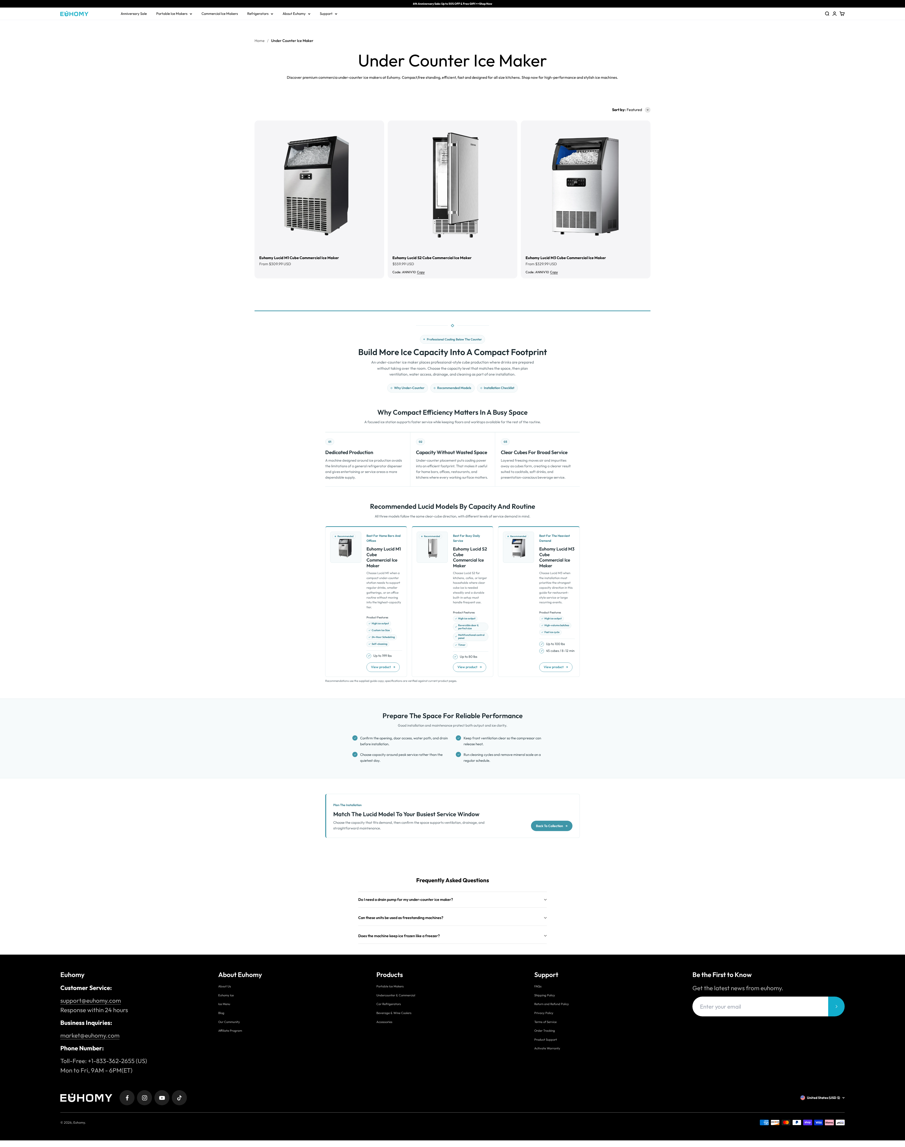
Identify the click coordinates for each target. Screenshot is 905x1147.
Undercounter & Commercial (395, 995)
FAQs (538, 986)
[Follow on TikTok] (179, 1097)
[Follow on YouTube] (162, 1097)
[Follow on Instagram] (144, 1097)
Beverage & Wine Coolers (393, 1013)
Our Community (229, 1022)
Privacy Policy (543, 1013)
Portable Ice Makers (171, 13)
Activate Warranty (547, 1048)
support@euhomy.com (90, 1000)
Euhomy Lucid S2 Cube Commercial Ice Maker (432, 257)
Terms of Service (545, 1022)
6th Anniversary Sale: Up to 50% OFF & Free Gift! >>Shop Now (452, 3)
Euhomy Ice (226, 995)
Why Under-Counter (409, 388)
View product (383, 667)
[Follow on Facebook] (127, 1097)
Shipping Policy (544, 995)
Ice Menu (224, 1004)
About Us (224, 986)
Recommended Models (454, 388)
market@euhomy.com (89, 1035)
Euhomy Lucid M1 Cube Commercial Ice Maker (299, 257)
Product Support (545, 1039)
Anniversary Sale (134, 13)
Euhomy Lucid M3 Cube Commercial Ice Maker (566, 257)
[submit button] (836, 1006)
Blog (221, 1013)
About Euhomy (294, 13)
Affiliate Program (230, 1030)
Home (260, 40)
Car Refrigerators (388, 1004)
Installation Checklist (499, 388)
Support (326, 13)
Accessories (384, 1022)
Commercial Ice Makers (220, 13)
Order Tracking (544, 1030)
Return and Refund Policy (551, 1004)
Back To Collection (552, 826)
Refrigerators (257, 13)
